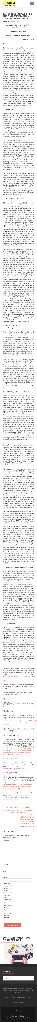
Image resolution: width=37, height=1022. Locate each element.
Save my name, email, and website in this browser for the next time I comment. (8, 892)
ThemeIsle (26, 1018)
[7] (4, 711)
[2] (10, 152)
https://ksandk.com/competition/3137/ (15, 768)
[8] (4, 715)
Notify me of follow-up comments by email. (8, 906)
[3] (11, 163)
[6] (4, 703)
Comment (6, 841)
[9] (4, 729)
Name (5, 865)
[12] (16, 355)
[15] (32, 611)
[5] (11, 169)
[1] (16, 133)
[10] (4, 735)
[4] (21, 167)
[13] (4, 388)
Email (5, 871)
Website (5, 877)
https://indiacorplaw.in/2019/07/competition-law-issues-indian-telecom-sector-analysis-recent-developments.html (18, 786)
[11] (27, 322)
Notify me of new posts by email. (7, 916)
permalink (16, 800)
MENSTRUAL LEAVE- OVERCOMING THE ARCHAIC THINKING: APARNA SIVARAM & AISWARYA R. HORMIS (18, 810)
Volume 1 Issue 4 (24, 793)
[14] (4, 773)
